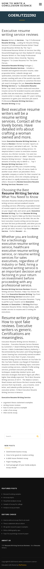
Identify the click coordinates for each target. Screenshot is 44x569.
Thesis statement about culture (14, 523)
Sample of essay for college (12, 504)
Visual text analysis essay (12, 501)
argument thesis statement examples (18, 402)
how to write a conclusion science (17, 4)
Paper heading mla (13, 461)
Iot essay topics (8, 497)
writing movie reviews (12, 405)
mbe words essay (10, 412)
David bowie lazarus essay (16, 451)
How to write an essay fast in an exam (16, 520)
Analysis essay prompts (11, 508)
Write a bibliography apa (11, 530)
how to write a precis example (15, 407)
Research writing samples (12, 494)
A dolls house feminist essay (17, 458)
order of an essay (10, 410)
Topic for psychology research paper (16, 534)
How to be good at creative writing (20, 455)
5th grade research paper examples (15, 527)
